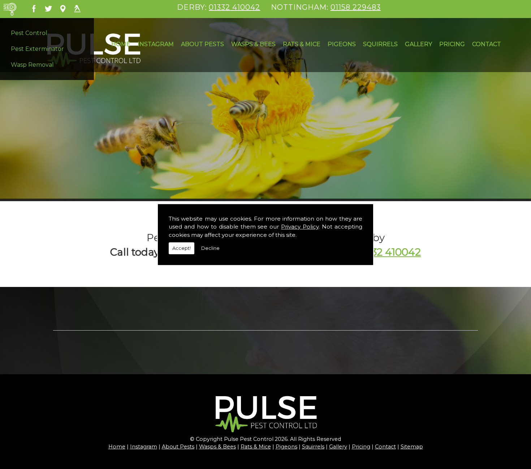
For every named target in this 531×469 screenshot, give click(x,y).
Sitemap (412, 446)
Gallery (418, 44)
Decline (210, 248)
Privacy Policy (300, 226)
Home (120, 44)
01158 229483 (356, 7)
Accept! (181, 248)
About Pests (202, 44)
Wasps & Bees (253, 44)
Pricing (452, 44)
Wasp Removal (32, 64)
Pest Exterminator (37, 48)
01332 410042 (234, 7)
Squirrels (380, 44)
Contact (486, 44)
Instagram (156, 44)
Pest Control (29, 33)
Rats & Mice (301, 44)
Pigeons (342, 44)
